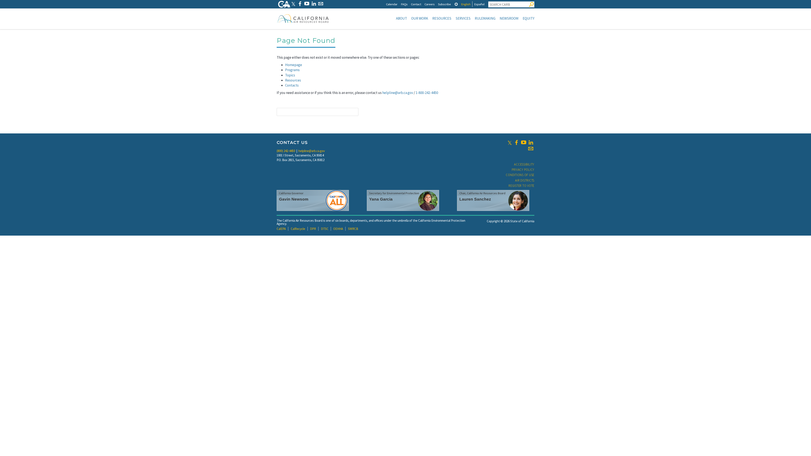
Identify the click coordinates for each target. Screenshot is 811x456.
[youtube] (523, 142)
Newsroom (509, 18)
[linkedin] (530, 142)
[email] (530, 148)
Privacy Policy (523, 170)
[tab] (456, 4)
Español (479, 4)
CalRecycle (298, 229)
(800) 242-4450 (286, 151)
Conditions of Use (520, 175)
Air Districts (524, 180)
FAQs (404, 4)
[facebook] (516, 142)
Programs (292, 70)
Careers (430, 4)
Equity (528, 18)
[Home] (303, 18)
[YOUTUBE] (306, 3)
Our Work (419, 18)
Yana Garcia (381, 199)
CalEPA (281, 229)
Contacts (292, 85)
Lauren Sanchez (475, 199)
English (466, 4)
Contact (416, 4)
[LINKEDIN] (313, 3)
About (401, 18)
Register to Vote (521, 186)
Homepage (293, 64)
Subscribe (444, 4)
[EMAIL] (320, 3)
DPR (313, 229)
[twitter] (510, 142)
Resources (441, 18)
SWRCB (353, 229)
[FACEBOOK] (299, 3)
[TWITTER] (293, 3)
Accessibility (524, 164)
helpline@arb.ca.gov (397, 92)
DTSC (324, 229)
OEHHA (338, 229)
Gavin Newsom (293, 199)
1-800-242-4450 (427, 92)
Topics (290, 75)
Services (463, 18)
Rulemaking (485, 18)
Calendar (391, 4)
